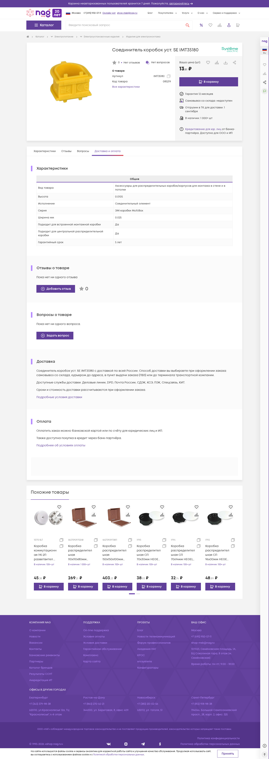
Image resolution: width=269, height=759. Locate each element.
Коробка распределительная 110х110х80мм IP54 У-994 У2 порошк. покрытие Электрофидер (80, 553)
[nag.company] (109, 744)
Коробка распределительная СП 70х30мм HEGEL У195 (149, 553)
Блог (150, 13)
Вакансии (35, 643)
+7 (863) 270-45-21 (93, 704)
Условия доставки (95, 643)
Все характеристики (126, 87)
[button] (134, 3)
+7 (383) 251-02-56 (147, 704)
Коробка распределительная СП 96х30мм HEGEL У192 (217, 553)
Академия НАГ (146, 649)
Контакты (35, 649)
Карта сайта (91, 661)
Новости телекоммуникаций (156, 636)
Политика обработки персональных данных (210, 744)
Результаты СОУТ (40, 674)
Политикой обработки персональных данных (118, 754)
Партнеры (36, 661)
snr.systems (144, 661)
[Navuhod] (126, 744)
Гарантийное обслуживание (102, 649)
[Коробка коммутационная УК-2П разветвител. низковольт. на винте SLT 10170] (49, 517)
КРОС (141, 655)
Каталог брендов (40, 668)
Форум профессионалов (154, 643)
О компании (37, 630)
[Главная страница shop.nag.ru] (44, 13)
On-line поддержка (96, 630)
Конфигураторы (147, 668)
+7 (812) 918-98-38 (201, 704)
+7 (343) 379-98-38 (40, 704)
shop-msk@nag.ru (127, 13)
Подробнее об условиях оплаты (60, 445)
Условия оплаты (94, 636)
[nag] (160, 744)
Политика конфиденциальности (218, 738)
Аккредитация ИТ (40, 680)
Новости (34, 636)
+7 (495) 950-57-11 (92, 13)
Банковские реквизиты (44, 655)
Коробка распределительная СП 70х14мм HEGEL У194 (183, 553)
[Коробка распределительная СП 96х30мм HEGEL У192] (220, 517)
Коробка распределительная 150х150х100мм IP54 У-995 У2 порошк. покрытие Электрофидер (114, 553)
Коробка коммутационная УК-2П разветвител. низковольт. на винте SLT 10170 (45, 553)
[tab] (45, 151)
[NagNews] (143, 744)
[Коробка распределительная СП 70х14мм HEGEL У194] (186, 517)
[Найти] (187, 25)
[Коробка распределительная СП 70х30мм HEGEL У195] (152, 517)
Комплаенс (90, 655)
